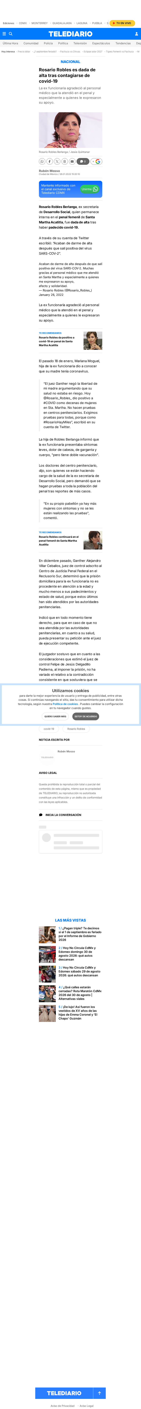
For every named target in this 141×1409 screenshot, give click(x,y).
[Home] (70, 34)
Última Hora (10, 43)
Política (63, 43)
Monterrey (40, 23)
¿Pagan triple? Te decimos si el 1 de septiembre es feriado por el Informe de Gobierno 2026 (80, 934)
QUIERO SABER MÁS (55, 716)
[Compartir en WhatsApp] (42, 161)
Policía (48, 43)
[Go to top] (99, 1393)
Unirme (87, 189)
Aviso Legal (86, 1405)
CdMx (23, 23)
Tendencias (123, 43)
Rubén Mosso (49, 171)
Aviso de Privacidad (63, 1405)
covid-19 (49, 728)
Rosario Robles (76, 728)
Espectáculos (101, 43)
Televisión (80, 43)
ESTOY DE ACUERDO (86, 716)
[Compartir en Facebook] (49, 161)
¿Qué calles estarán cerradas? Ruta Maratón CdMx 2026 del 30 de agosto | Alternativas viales (80, 993)
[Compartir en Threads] (65, 161)
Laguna (82, 23)
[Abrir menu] (4, 34)
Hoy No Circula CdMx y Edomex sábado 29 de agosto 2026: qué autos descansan (79, 971)
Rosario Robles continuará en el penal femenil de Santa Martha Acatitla (59, 540)
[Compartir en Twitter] (57, 161)
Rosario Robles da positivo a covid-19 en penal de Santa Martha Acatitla (56, 341)
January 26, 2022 (51, 295)
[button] (96, 161)
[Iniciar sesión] (136, 33)
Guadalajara (62, 23)
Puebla (97, 23)
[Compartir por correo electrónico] (72, 161)
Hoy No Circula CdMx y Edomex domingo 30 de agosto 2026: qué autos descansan (77, 953)
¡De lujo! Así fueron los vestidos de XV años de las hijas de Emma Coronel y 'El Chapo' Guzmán (78, 1012)
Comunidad (31, 43)
